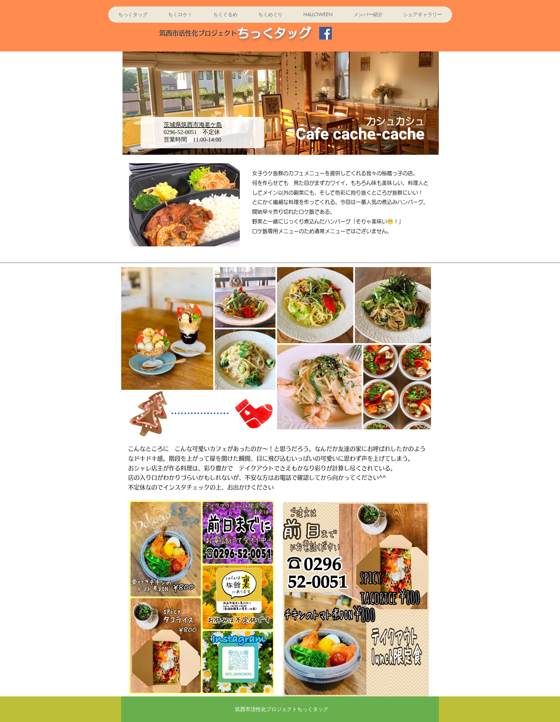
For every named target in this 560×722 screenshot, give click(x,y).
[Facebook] (325, 33)
